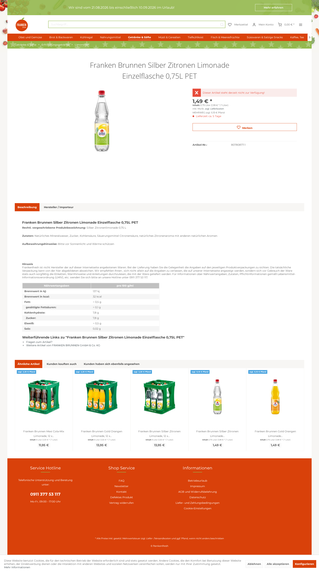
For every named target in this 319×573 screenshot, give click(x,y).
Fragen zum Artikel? (38, 342)
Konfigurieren (304, 564)
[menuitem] (136, 24)
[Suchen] (221, 24)
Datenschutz (197, 497)
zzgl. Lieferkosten (214, 108)
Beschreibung (27, 207)
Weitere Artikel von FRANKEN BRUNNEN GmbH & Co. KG (62, 345)
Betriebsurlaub (197, 480)
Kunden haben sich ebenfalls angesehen (112, 364)
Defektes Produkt (121, 497)
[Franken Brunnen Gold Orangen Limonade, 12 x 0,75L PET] (102, 396)
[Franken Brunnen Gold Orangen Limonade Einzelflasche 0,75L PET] (275, 396)
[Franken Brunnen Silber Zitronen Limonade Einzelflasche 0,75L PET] (217, 396)
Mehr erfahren (273, 7)
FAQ (121, 480)
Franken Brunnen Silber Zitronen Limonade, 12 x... (159, 434)
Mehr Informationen (17, 567)
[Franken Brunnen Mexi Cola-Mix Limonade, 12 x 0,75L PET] (44, 396)
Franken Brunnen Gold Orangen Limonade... (275, 434)
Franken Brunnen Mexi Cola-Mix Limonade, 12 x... (43, 434)
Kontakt (121, 491)
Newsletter (121, 486)
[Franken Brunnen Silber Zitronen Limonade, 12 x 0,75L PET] (159, 396)
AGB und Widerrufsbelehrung (197, 491)
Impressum (197, 486)
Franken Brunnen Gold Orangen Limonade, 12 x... (101, 434)
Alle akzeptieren (278, 564)
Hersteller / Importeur (58, 207)
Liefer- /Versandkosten (158, 538)
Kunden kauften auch (62, 364)
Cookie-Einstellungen (197, 508)
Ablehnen (254, 564)
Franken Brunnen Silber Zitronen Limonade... (217, 434)
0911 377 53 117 (45, 494)
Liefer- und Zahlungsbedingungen (197, 502)
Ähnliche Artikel (29, 364)
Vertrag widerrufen (121, 502)
